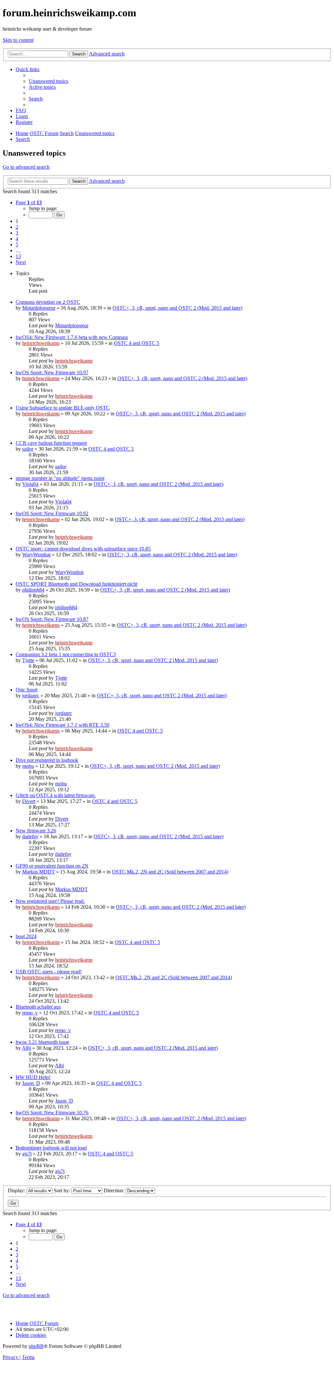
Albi (26, 1048)
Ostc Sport (27, 689)
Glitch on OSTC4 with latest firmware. (56, 795)
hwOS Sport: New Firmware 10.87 (52, 619)
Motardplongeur (38, 308)
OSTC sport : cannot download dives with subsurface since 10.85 (83, 548)
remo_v (30, 1012)
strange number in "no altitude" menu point (60, 478)
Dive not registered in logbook (47, 760)
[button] (29, 202)
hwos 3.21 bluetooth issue (42, 1042)
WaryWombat (36, 554)
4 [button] (17, 238)
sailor (27, 449)
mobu (28, 766)
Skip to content (18, 40)
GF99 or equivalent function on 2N (52, 866)
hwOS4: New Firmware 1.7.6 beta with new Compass (72, 337)
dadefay (30, 836)
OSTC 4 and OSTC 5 (136, 343)
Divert (28, 801)
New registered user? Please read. (50, 901)
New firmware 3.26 (36, 830)
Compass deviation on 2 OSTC (48, 302)
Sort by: (62, 1190)
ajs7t (27, 1153)
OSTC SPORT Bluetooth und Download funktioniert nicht (76, 584)
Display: (17, 1190)
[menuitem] (48, 81)
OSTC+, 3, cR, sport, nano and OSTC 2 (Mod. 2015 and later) (177, 308)
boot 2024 (26, 936)
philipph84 (33, 590)
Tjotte (28, 660)
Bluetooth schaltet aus (38, 1007)
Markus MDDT (38, 871)
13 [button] (18, 256)
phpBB (36, 1346)
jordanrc (30, 695)
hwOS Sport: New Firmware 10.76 (52, 1112)
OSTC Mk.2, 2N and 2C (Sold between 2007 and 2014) (170, 871)
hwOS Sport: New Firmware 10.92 (52, 513)
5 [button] (17, 244)
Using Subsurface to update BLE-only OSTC (63, 407)
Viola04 (30, 484)
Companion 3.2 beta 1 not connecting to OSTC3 (66, 654)
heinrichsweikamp (41, 343)
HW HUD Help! (33, 1077)
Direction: (115, 1190)
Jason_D (31, 1083)
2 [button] (17, 227)
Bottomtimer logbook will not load (51, 1148)
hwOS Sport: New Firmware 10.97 (52, 372)
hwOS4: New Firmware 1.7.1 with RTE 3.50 (62, 725)
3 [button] (17, 233)
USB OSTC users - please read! (49, 971)
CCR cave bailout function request (51, 443)
